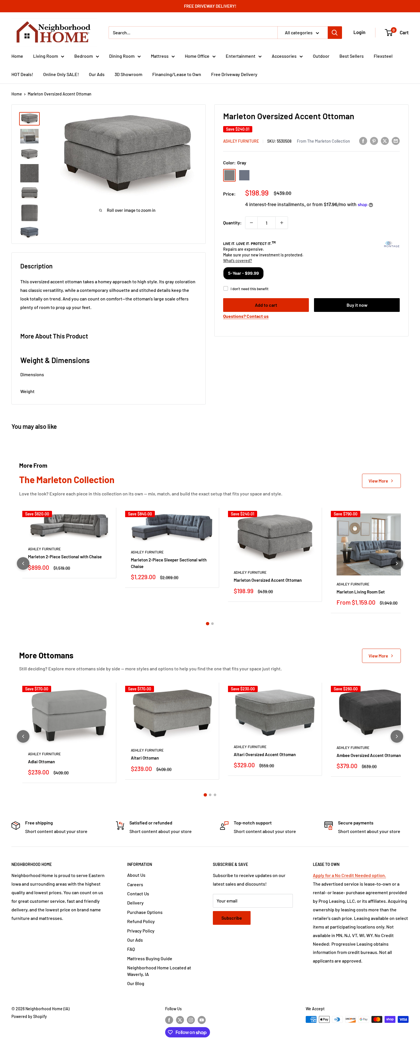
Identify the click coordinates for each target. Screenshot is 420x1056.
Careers (135, 884)
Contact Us (138, 893)
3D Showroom (128, 74)
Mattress (160, 56)
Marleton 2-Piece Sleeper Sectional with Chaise (169, 563)
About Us (136, 875)
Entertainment (240, 56)
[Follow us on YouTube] (202, 1020)
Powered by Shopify (29, 1016)
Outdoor (321, 56)
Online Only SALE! (61, 74)
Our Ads (97, 74)
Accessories (284, 56)
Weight (27, 391)
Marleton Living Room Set (361, 591)
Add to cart (266, 305)
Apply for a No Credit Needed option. (349, 875)
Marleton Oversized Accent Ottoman (268, 580)
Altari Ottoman (145, 757)
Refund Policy (141, 921)
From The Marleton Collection (323, 141)
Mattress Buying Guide (149, 958)
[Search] (335, 32)
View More (378, 480)
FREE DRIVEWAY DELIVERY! (210, 6)
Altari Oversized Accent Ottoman (265, 754)
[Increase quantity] (282, 223)
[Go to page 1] (207, 623)
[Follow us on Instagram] (191, 1020)
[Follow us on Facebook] (169, 1020)
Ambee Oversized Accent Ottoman (369, 755)
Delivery (135, 902)
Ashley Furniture (241, 141)
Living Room (45, 56)
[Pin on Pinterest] (374, 140)
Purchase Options (145, 912)
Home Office (197, 56)
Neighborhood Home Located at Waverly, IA (159, 971)
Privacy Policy (141, 930)
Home (17, 56)
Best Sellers (351, 56)
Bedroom (83, 56)
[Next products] (397, 563)
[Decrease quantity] (251, 223)
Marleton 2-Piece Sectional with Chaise (65, 556)
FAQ (131, 949)
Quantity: (232, 222)
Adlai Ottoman (41, 761)
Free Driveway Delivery (234, 74)
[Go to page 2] (212, 623)
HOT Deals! (22, 74)
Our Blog (135, 983)
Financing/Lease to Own (176, 74)
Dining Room (122, 56)
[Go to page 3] (215, 795)
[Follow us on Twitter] (180, 1020)
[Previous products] (23, 563)
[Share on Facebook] (363, 140)
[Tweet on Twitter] (385, 140)
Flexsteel (383, 56)
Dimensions (32, 374)
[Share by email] (396, 140)
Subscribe (231, 917)
